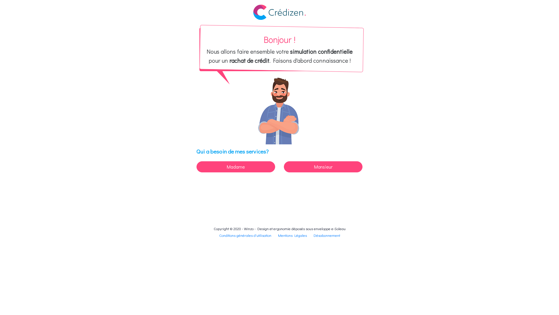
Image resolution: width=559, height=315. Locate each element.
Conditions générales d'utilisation (245, 235)
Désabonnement (327, 235)
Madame (236, 167)
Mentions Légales (292, 235)
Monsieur (323, 167)
